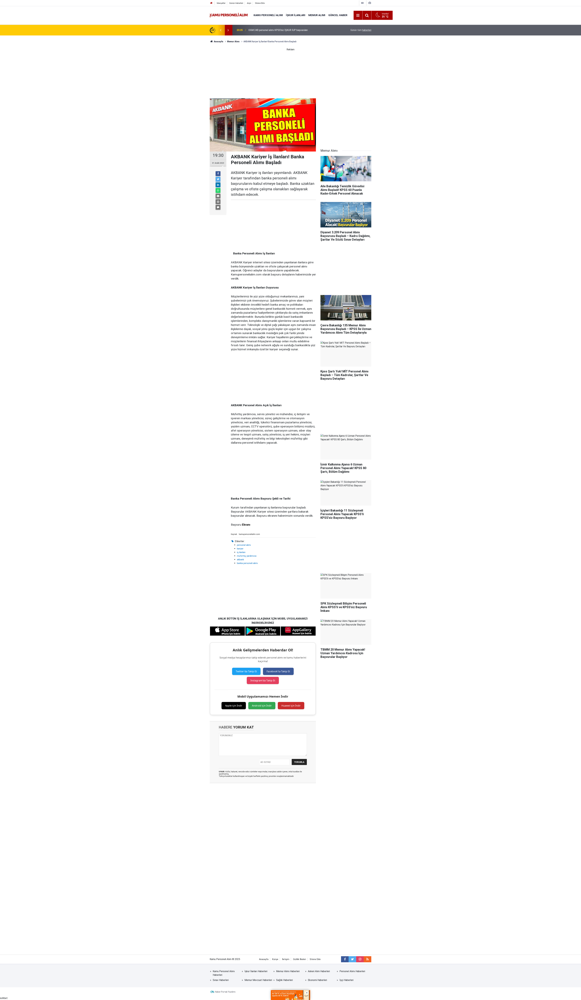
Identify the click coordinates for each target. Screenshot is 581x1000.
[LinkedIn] (218, 184)
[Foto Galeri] (369, 3)
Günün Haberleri (236, 3)
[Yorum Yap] (218, 207)
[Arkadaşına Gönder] (218, 196)
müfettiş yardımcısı (246, 556)
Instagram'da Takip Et (262, 680)
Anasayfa (263, 959)
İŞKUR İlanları (295, 15)
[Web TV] (362, 3)
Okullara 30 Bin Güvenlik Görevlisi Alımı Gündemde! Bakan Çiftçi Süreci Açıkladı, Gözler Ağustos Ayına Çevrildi (285, 30)
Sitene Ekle (260, 3)
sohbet (4, 998)
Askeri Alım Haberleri (319, 971)
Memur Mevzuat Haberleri (258, 980)
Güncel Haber (337, 15)
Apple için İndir (233, 705)
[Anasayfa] (211, 3)
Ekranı (246, 524)
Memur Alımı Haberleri (288, 971)
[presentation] (220, 30)
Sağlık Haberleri (284, 980)
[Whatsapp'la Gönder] (218, 190)
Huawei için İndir (291, 705)
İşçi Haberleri (346, 980)
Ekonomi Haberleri (317, 980)
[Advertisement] (290, 72)
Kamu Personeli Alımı (268, 15)
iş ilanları (241, 552)
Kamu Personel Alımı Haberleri (224, 973)
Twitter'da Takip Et (246, 671)
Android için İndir (262, 705)
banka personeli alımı (247, 563)
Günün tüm (360, 30)
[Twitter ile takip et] (352, 959)
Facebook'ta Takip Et (278, 671)
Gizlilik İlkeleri (299, 959)
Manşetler (221, 3)
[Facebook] (218, 173)
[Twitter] (218, 179)
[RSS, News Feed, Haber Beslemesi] (367, 959)
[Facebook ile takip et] (345, 959)
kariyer (240, 548)
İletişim (285, 959)
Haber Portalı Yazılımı (225, 992)
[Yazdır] (218, 201)
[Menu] (358, 15)
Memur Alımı (316, 15)
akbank (240, 559)
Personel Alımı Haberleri (352, 971)
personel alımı (244, 545)
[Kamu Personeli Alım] (229, 15)
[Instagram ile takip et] (360, 959)
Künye (275, 959)
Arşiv (249, 3)
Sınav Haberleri (221, 980)
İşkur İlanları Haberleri (256, 971)
